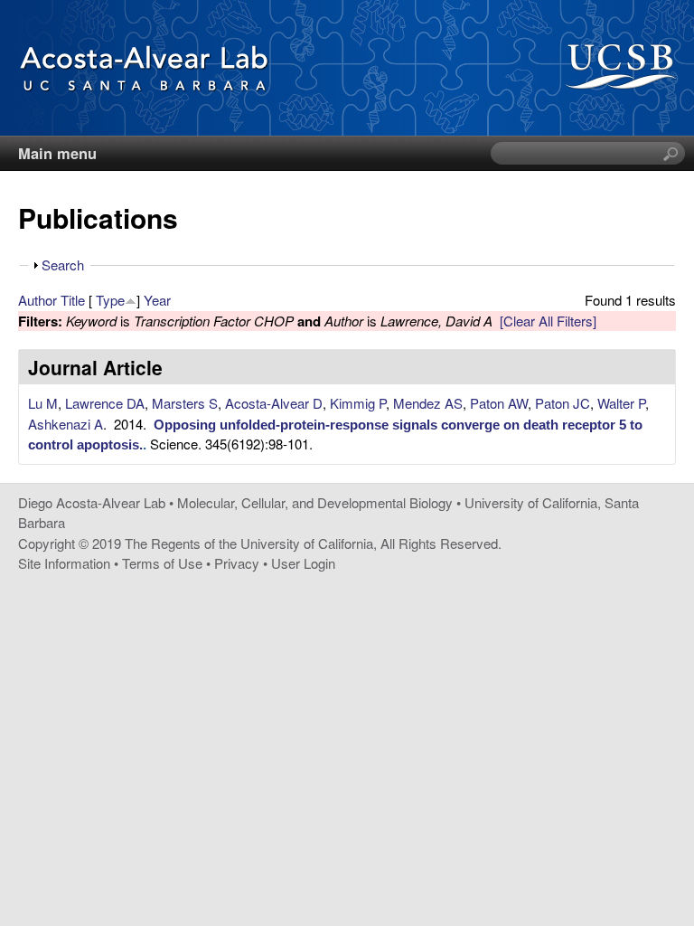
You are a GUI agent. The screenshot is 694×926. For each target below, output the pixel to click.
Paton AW (499, 402)
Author (37, 299)
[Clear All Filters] (548, 320)
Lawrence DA (105, 402)
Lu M (43, 402)
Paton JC (562, 402)
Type (110, 299)
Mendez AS (428, 402)
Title (73, 299)
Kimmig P (358, 402)
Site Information (64, 562)
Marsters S (185, 402)
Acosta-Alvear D (274, 402)
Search (63, 264)
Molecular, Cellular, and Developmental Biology (315, 502)
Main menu (57, 153)
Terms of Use (162, 562)
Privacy (236, 562)
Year (157, 299)
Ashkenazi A (65, 423)
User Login (303, 562)
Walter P (621, 402)
